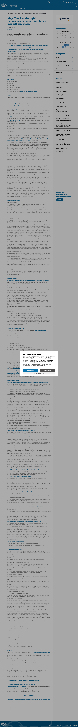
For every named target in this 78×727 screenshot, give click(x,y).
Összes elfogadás (30, 370)
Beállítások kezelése (39, 373)
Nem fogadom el (47, 370)
